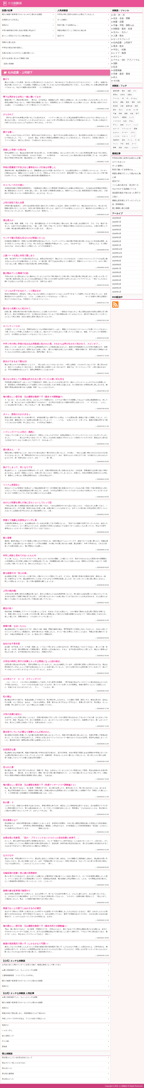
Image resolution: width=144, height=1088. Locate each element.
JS (127, 98)
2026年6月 (116, 226)
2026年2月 (116, 241)
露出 (123, 91)
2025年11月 (117, 253)
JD (123, 98)
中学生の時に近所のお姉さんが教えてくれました (75, 14)
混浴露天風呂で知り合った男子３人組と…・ (126, 195)
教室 (127, 102)
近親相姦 (117, 70)
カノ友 (135, 110)
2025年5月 (116, 276)
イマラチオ (117, 121)
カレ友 (128, 110)
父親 (121, 106)
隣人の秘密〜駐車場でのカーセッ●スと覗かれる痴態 (22, 14)
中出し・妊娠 (119, 49)
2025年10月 (117, 257)
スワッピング (126, 128)
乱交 (115, 67)
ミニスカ (116, 136)
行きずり (116, 117)
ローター (125, 132)
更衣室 (115, 106)
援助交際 (116, 91)
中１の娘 (5, 1041)
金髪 (129, 91)
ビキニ (133, 132)
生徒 (131, 113)
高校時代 (116, 140)
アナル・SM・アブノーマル (126, 60)
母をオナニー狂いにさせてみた (14, 1063)
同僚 (120, 113)
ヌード (134, 144)
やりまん (134, 98)
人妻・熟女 (118, 35)
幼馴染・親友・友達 (122, 29)
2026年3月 (116, 237)
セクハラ (116, 128)
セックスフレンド (121, 39)
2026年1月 (116, 245)
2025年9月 (116, 261)
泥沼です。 (61, 36)
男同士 (115, 94)
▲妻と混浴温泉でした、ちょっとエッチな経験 (19, 970)
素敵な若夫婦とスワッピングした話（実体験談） (126, 202)
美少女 (115, 102)
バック (135, 125)
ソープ (133, 136)
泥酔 (115, 63)
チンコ (130, 140)
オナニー (117, 56)
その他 (116, 80)
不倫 (114, 113)
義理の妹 (129, 106)
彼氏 (136, 106)
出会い (126, 147)
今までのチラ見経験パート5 (124, 189)
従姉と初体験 (8, 64)
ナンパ (128, 125)
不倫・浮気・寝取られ (123, 25)
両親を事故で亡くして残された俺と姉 (71, 30)
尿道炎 (4, 1046)
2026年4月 (116, 233)
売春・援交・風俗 (121, 74)
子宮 (121, 144)
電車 (133, 102)
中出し (131, 121)
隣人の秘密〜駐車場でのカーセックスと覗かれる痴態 (22, 981)
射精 (121, 125)
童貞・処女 (118, 46)
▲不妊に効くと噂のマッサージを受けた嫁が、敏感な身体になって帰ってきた (31, 965)
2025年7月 (116, 268)
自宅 (139, 102)
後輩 (126, 113)
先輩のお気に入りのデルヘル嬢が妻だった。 (19, 53)
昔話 (123, 140)
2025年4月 (116, 280)
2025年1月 (116, 292)
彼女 (114, 110)
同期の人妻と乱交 (8, 42)
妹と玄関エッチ (8, 1036)
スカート (125, 136)
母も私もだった (8, 1079)
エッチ (131, 117)
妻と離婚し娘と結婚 (120, 208)
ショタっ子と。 (8, 1030)
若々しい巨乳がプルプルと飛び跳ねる (16, 36)
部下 (137, 113)
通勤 (121, 102)
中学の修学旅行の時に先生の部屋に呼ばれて (19, 30)
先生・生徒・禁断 (121, 18)
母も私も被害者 (8, 1073)
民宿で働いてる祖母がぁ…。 (68, 25)
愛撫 (135, 128)
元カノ (121, 110)
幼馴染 (124, 117)
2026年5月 (116, 230)
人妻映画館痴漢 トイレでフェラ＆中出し (18, 975)
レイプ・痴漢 (119, 53)
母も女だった (7, 1068)
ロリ (134, 91)
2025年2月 (116, 288)
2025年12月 (117, 249)
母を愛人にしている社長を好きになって (17, 1057)
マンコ (115, 144)
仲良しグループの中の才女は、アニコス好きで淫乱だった (24, 1018)
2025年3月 (116, 284)
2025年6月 (116, 272)
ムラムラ (135, 147)
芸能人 (130, 94)
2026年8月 (116, 218)
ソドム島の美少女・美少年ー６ (125, 185)
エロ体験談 (122, 1086)
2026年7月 (116, 222)
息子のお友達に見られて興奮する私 (15, 58)
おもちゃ (116, 132)
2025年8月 (116, 265)
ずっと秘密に (62, 20)
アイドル (116, 98)
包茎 (120, 147)
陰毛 (127, 144)
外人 (115, 77)
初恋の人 (5, 25)
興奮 (114, 147)
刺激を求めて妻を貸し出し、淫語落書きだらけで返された (24, 1013)
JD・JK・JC (119, 15)
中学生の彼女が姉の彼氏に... (13, 48)
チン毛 (137, 140)
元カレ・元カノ (120, 32)
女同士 (122, 94)
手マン (115, 125)
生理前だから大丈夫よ (10, 20)
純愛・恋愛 (118, 22)
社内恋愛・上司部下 (122, 42)
